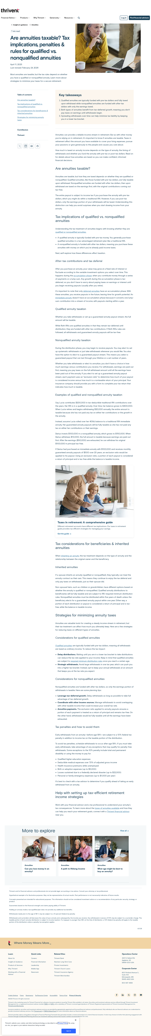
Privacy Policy (63, 1023)
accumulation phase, (83, 275)
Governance (29, 995)
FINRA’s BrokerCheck (50, 1011)
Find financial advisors (139, 18)
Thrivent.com (38, 1011)
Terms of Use (63, 995)
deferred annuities (91, 291)
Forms (22, 995)
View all (123, 831)
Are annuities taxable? (26, 100)
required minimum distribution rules (86, 661)
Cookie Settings (13, 995)
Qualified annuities (63, 645)
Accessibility (53, 995)
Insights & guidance (20, 25)
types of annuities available (107, 808)
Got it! (68, 1031)
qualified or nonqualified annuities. (70, 232)
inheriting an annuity (70, 556)
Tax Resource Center (41, 995)
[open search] (79, 18)
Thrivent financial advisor (118, 811)
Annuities (35, 25)
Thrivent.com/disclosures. (16, 1006)
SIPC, (52, 1004)
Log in (123, 18)
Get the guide (63, 534)
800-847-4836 (127, 983)
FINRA (46, 1004)
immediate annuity (63, 298)
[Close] (75, 1020)
